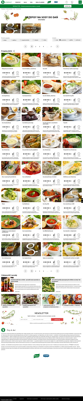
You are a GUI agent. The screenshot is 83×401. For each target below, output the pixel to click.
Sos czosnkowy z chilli (68, 203)
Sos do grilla (46, 203)
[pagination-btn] (57, 46)
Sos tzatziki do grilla (68, 95)
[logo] (6, 2)
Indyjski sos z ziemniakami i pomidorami (9, 231)
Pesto (3, 203)
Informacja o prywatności (32, 398)
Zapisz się (57, 319)
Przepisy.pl (3, 9)
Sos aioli (45, 68)
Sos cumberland (26, 176)
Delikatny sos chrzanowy (69, 176)
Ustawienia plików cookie (6, 399)
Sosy (14, 9)
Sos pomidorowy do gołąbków (30, 149)
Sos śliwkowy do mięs (27, 122)
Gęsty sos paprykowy (48, 258)
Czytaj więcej (17, 291)
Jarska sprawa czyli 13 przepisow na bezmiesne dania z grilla (52, 306)
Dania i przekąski (9, 9)
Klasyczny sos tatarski (7, 68)
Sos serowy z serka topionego (70, 68)
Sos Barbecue (25, 203)
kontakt (15, 398)
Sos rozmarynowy (6, 258)
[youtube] (82, 199)
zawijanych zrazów (74, 339)
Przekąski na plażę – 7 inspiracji (72, 305)
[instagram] (82, 202)
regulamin (22, 398)
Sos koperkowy (6, 95)
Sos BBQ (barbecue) (48, 231)
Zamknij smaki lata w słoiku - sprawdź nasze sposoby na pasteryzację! (25, 280)
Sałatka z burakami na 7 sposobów (9, 306)
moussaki (20, 344)
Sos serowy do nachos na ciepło (71, 258)
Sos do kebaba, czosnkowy (29, 68)
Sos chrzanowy (5, 149)
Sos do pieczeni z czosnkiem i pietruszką (50, 123)
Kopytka (24, 340)
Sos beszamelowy (26, 95)
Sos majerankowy (26, 258)
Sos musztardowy (6, 122)
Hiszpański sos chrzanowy (69, 149)
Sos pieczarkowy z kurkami (49, 176)
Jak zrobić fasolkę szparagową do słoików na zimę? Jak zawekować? (66, 280)
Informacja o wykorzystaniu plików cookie (50, 398)
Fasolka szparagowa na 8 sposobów (29, 306)
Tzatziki (65, 122)
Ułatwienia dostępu (66, 398)
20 (51, 46)
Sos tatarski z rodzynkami (69, 231)
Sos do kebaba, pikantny (49, 95)
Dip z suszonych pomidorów (9, 176)
